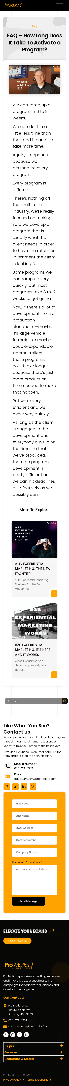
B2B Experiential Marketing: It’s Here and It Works (32, 649)
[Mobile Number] (8, 766)
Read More (54, 593)
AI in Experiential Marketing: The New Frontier (33, 568)
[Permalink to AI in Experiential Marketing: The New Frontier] (34, 539)
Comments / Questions (27, 862)
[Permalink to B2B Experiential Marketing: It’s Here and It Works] (34, 620)
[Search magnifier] (64, 701)
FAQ (34, 26)
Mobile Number (25, 764)
